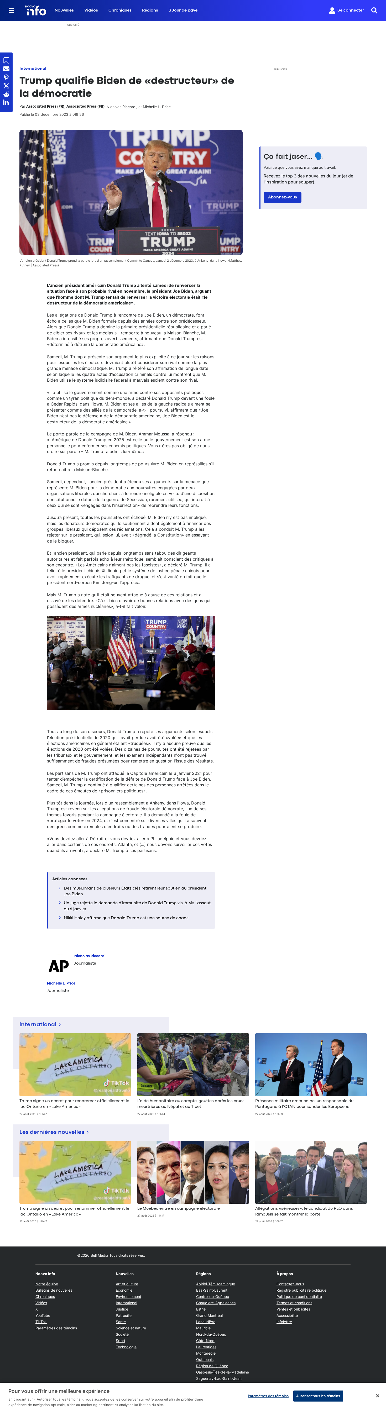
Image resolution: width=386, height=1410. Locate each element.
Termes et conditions (294, 1303)
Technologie (126, 1347)
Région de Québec (212, 1366)
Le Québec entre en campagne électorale (178, 1209)
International (32, 69)
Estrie (201, 1309)
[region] (193, 1396)
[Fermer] (377, 1396)
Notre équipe (46, 1284)
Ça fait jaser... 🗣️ (294, 157)
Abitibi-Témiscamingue (215, 1284)
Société (122, 1334)
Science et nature (131, 1328)
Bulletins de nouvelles (53, 1290)
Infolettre (284, 1321)
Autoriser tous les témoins (318, 1396)
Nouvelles (64, 10)
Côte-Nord (205, 1340)
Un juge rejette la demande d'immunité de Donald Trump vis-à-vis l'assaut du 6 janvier (137, 906)
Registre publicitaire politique (301, 1290)
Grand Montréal (209, 1315)
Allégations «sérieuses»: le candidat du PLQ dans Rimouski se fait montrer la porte (304, 1211)
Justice (122, 1309)
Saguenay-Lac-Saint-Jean (219, 1378)
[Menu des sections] (11, 10)
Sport (120, 1340)
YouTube (42, 1315)
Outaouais (204, 1359)
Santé (121, 1321)
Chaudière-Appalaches (216, 1303)
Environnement (128, 1296)
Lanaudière (205, 1321)
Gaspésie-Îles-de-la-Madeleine (222, 1372)
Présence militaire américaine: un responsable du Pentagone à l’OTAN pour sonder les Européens (304, 1104)
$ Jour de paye (183, 10)
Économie (124, 1290)
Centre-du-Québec (212, 1296)
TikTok (41, 1321)
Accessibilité (287, 1315)
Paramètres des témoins (56, 1328)
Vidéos (91, 10)
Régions (150, 10)
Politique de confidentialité (299, 1296)
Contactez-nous (290, 1284)
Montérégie (206, 1353)
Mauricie (203, 1328)
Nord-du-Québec (211, 1334)
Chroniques (120, 10)
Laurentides (206, 1347)
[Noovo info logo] (35, 10)
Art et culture (127, 1284)
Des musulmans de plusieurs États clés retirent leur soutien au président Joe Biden (135, 891)
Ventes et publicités (293, 1309)
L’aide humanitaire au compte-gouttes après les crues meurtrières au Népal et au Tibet (190, 1104)
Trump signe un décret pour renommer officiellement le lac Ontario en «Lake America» (74, 1104)
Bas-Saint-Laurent (211, 1290)
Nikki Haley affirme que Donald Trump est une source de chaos (126, 918)
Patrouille (124, 1315)
